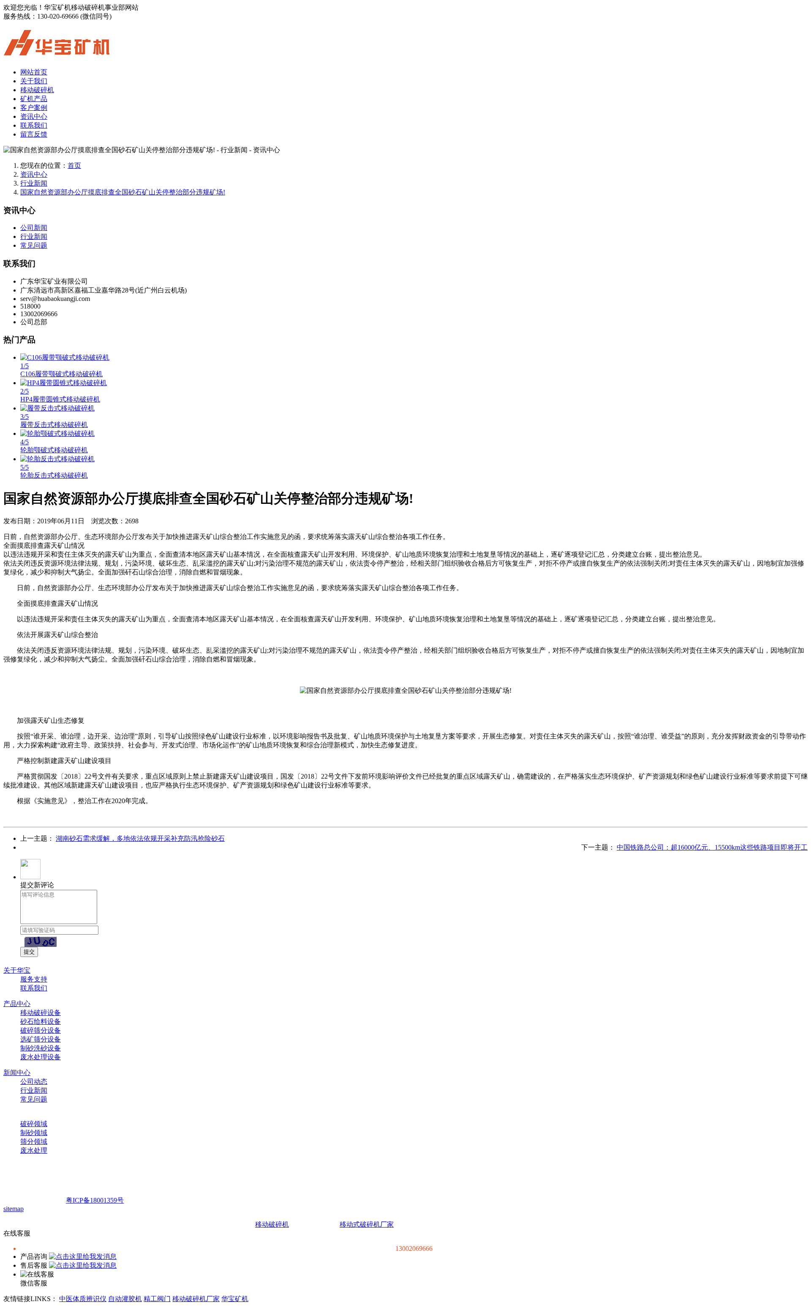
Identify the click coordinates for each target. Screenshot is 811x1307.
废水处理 (33, 1150)
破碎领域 (33, 1123)
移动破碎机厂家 (196, 1298)
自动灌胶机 (125, 1298)
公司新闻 (33, 227)
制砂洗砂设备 (40, 1048)
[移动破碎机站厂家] (56, 50)
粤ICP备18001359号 (95, 1200)
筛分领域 (33, 1141)
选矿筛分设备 (40, 1039)
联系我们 (33, 125)
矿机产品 (33, 98)
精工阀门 (157, 1298)
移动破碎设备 (40, 1012)
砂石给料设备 (40, 1021)
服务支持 (33, 979)
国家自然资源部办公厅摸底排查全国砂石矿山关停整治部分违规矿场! (122, 192)
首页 (74, 165)
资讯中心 (33, 116)
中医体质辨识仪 (82, 1298)
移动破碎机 (37, 89)
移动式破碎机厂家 (367, 1224)
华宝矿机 (234, 1298)
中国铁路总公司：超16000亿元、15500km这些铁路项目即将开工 (712, 847)
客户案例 (33, 107)
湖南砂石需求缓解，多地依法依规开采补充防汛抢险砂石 (140, 838)
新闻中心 (16, 1072)
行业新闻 (33, 183)
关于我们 (33, 81)
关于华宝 (16, 970)
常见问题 (33, 245)
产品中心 (16, 1003)
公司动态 (33, 1081)
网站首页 (33, 72)
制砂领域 (33, 1132)
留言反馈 (33, 134)
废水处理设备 (40, 1057)
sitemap (13, 1208)
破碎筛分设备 (40, 1030)
